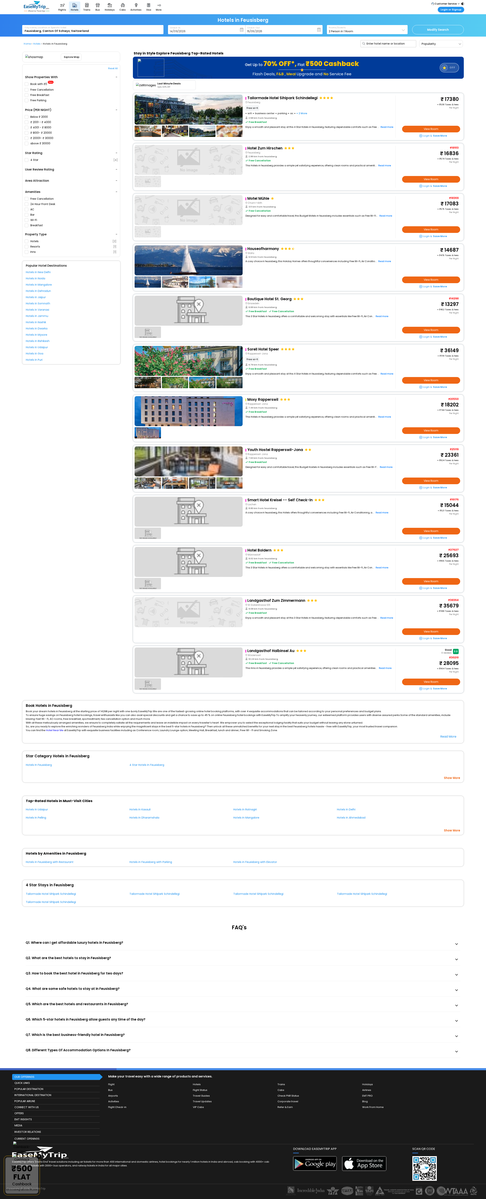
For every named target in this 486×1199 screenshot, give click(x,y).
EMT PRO (367, 1096)
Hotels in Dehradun (38, 291)
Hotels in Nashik (36, 322)
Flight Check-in (117, 1107)
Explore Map (72, 57)
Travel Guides (201, 1096)
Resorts (73, 246)
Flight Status (200, 1090)
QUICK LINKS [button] (22, 1083)
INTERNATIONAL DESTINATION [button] (32, 1095)
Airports (113, 1096)
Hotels (73, 241)
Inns (73, 252)
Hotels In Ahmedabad (351, 818)
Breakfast (37, 225)
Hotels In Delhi (346, 809)
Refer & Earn (285, 1107)
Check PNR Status (288, 1096)
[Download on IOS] (364, 1170)
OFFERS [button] (19, 1113)
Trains (281, 1084)
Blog (365, 1101)
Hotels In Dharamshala (144, 818)
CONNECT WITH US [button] (26, 1107)
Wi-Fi (34, 220)
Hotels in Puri (34, 360)
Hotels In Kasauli (140, 809)
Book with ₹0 (41, 84)
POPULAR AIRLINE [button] (24, 1101)
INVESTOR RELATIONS (27, 1132)
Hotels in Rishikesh (38, 341)
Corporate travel (288, 1101)
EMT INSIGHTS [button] (23, 1119)
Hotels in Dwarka (36, 328)
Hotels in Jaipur (36, 297)
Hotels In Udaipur (37, 809)
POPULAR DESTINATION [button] (28, 1089)
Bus (110, 1090)
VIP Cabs (198, 1107)
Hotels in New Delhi (38, 272)
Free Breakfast (40, 95)
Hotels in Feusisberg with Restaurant (49, 862)
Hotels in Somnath (38, 303)
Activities (113, 1101)
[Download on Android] (315, 1170)
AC (32, 209)
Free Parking (38, 100)
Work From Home (373, 1107)
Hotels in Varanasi (37, 310)
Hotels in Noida (35, 278)
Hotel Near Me (54, 730)
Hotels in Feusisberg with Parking (150, 862)
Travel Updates (202, 1101)
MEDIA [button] (18, 1125)
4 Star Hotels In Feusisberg (146, 765)
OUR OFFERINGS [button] (24, 1077)
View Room (431, 129)
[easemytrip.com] (36, 11)
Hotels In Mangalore (246, 818)
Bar (32, 214)
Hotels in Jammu (37, 316)
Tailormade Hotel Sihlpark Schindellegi (51, 894)
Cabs (281, 1090)
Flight (111, 1084)
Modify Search (438, 30)
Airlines (366, 1090)
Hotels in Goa (34, 353)
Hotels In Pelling (36, 818)
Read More (448, 736)
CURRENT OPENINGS (26, 1139)
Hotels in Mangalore (39, 285)
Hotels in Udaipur (37, 347)
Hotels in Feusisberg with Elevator (255, 862)
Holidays (367, 1084)
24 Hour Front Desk (43, 204)
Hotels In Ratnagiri (245, 809)
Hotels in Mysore (36, 335)
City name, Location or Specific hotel (45, 27)
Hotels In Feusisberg (39, 765)
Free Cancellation (42, 89)
